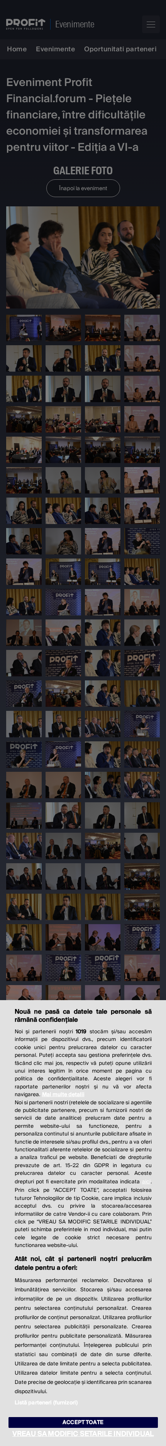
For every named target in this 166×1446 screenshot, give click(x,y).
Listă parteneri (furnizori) (46, 1402)
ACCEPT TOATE (83, 1422)
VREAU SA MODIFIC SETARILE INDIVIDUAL (83, 1434)
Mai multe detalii (63, 1094)
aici (146, 1181)
